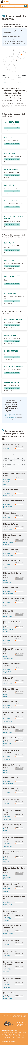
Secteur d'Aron (9, 678)
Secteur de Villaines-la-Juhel (12, 574)
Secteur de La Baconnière (14, 738)
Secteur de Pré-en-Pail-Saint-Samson (12, 927)
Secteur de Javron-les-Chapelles (12, 664)
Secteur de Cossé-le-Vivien (14, 598)
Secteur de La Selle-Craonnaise (11, 751)
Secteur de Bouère (11, 777)
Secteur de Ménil (10, 701)
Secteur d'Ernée (10, 611)
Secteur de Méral (10, 951)
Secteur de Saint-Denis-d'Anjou (12, 979)
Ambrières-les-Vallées (10, 414)
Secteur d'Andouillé (11, 884)
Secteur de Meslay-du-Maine (12, 623)
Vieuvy (3, 82)
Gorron (6, 415)
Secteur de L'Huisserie (12, 636)
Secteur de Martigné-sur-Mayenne (13, 853)
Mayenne (25, 9)
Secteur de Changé (11, 799)
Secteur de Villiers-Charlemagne (11, 912)
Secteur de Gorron (11, 490)
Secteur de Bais (10, 727)
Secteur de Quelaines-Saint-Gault (14, 869)
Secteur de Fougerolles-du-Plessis (14, 474)
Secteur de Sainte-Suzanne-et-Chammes (14, 963)
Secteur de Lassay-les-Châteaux (12, 536)
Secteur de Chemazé (12, 560)
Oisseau (7, 419)
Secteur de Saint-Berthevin (14, 501)
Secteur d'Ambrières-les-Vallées (13, 650)
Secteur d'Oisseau (11, 689)
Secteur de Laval (10, 993)
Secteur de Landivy (11, 940)
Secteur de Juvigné (11, 444)
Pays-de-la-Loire (19, 9)
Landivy (3, 77)
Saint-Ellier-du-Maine (6, 79)
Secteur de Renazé (11, 524)
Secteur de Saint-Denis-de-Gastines (13, 811)
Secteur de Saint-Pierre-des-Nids (14, 898)
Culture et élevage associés (9, 9)
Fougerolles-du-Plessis (10, 417)
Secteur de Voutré (11, 788)
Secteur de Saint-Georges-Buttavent (13, 838)
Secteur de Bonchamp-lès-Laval (13, 713)
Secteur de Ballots (11, 587)
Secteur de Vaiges (11, 550)
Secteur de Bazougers (12, 825)
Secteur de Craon (10, 513)
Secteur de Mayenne (12, 765)
